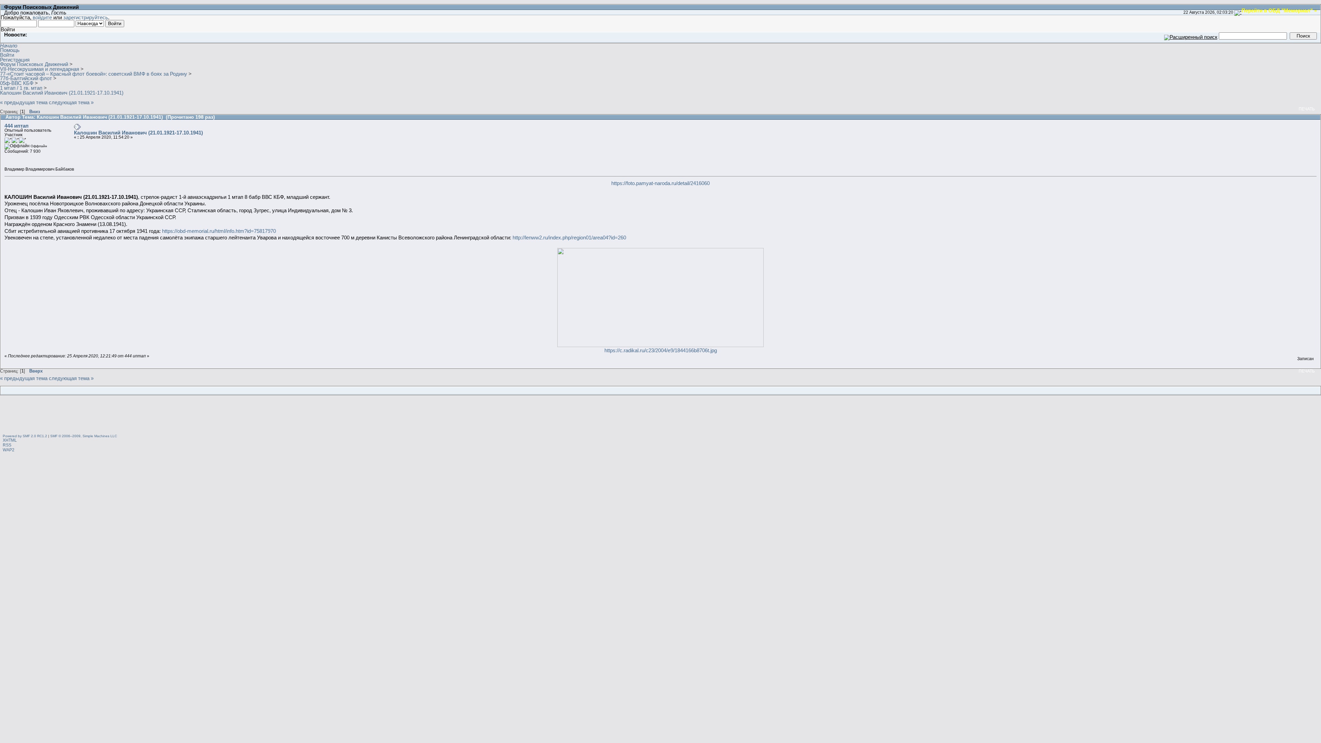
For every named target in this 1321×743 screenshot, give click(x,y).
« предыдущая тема (23, 102)
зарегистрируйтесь (85, 17)
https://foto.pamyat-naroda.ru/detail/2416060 (660, 183)
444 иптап (16, 126)
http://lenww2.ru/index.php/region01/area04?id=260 (569, 237)
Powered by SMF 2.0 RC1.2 (25, 436)
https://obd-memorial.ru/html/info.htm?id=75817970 (219, 231)
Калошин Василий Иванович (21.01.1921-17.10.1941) (138, 133)
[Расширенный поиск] (1190, 36)
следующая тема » (71, 102)
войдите (42, 17)
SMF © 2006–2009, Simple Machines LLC (83, 436)
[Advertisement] (660, 415)
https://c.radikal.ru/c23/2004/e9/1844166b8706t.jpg (660, 350)
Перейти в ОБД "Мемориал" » (1279, 10)
